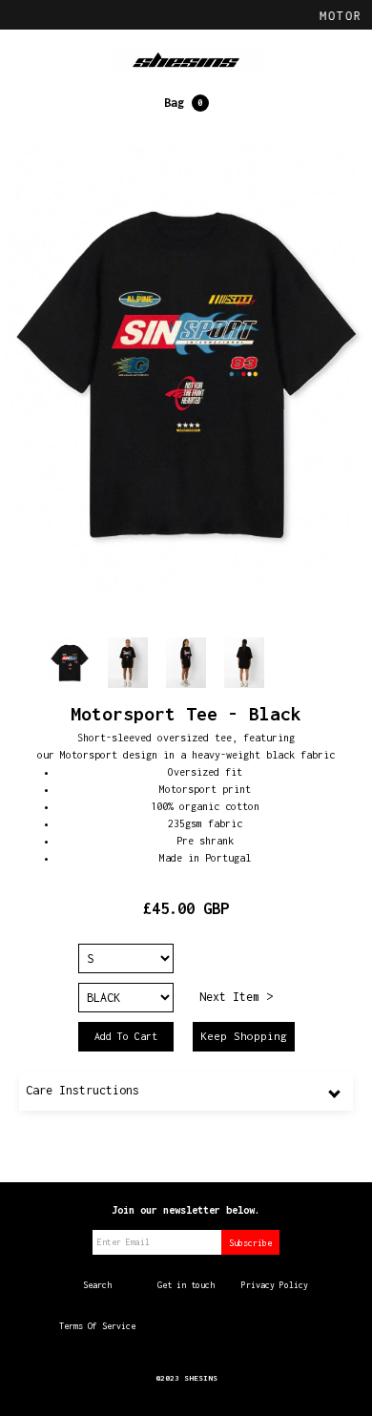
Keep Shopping (243, 1036)
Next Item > (236, 996)
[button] (186, 103)
